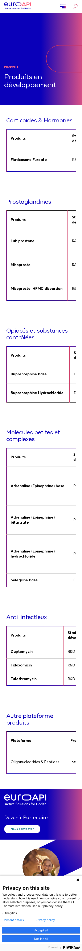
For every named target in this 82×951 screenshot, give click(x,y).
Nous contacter (22, 829)
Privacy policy (45, 920)
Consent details (13, 920)
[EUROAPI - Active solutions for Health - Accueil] (17, 6)
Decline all (41, 938)
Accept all (41, 930)
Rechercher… (74, 6)
